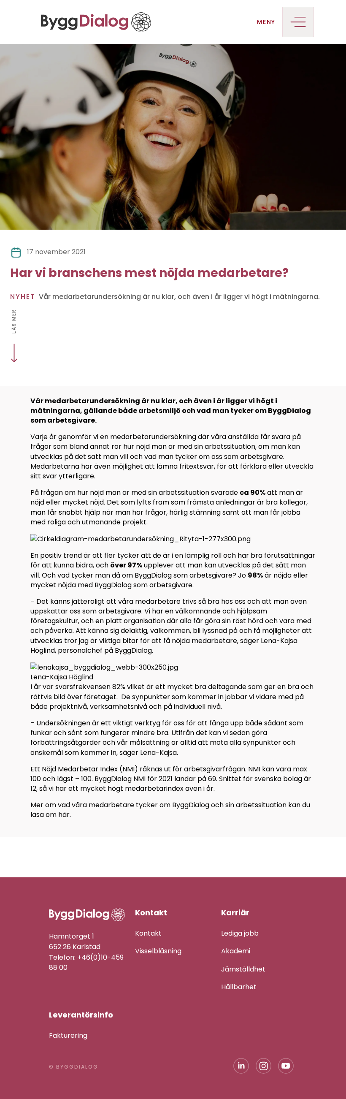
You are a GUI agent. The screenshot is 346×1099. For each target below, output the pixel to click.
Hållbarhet (239, 987)
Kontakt (148, 933)
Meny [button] (266, 22)
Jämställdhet (243, 969)
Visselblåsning (158, 951)
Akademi (235, 951)
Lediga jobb (240, 933)
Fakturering (68, 1035)
